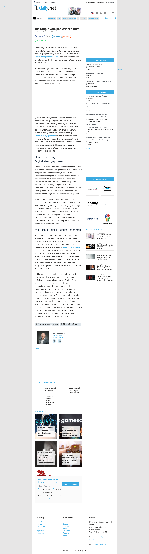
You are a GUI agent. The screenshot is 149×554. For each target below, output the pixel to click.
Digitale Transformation (71, 324)
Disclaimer (40, 533)
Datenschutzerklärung (44, 498)
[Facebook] (105, 13)
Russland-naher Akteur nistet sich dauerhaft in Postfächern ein (104, 257)
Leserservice (67, 526)
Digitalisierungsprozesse (45, 136)
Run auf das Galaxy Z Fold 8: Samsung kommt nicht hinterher (105, 236)
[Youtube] (113, 13)
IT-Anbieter (66, 533)
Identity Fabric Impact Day (94, 73)
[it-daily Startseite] (48, 8)
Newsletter (66, 531)
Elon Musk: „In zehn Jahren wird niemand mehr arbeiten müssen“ (104, 268)
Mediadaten (67, 522)
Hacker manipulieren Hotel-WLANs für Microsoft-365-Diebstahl (105, 278)
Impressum (40, 531)
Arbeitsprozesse (44, 324)
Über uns (39, 524)
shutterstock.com (100, 544)
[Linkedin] (97, 13)
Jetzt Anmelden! (71, 484)
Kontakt (39, 522)
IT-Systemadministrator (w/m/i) (96, 96)
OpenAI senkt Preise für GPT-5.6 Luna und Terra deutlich (105, 247)
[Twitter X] (109, 13)
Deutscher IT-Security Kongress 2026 (98, 82)
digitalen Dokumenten (71, 247)
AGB (37, 528)
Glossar (65, 524)
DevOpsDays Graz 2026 (94, 65)
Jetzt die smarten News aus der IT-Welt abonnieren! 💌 (48, 481)
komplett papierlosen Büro (46, 57)
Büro (56, 324)
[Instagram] (101, 13)
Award (65, 528)
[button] (37, 18)
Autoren (65, 536)
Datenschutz (40, 526)
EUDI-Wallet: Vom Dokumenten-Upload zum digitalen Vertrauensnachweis (46, 458)
